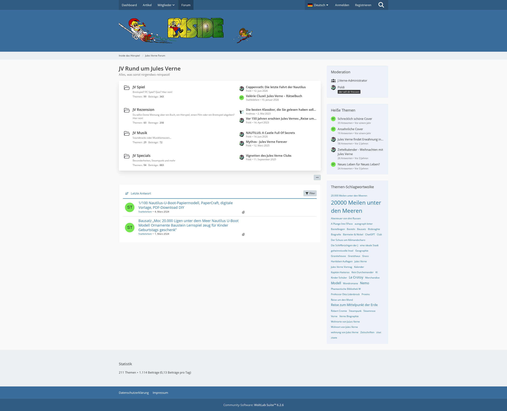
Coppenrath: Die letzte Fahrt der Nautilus (276, 87)
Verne (334, 316)
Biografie (336, 234)
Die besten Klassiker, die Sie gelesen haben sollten (281, 110)
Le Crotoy (356, 277)
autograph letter (364, 223)
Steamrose (369, 311)
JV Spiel (139, 87)
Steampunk (355, 311)
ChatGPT (370, 234)
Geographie (361, 250)
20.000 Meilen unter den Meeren (349, 195)
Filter (312, 193)
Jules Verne (361, 261)
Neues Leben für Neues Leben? (359, 164)
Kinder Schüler (339, 277)
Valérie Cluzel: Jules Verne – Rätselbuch (274, 96)
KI (376, 272)
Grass (365, 256)
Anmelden (342, 5)
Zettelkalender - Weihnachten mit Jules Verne (360, 152)
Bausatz (361, 229)
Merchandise (372, 277)
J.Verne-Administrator (352, 80)
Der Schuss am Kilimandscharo (348, 240)
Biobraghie (374, 229)
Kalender (359, 267)
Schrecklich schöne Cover (355, 119)
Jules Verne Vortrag (341, 267)
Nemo (364, 283)
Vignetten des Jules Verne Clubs (268, 155)
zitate (334, 337)
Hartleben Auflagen (342, 261)
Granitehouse (338, 256)
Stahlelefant (145, 211)
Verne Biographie (349, 316)
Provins (366, 294)
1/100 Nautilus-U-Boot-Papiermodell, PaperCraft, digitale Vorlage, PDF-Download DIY (185, 205)
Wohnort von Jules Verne (344, 327)
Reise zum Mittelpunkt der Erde (354, 305)
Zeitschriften (367, 332)
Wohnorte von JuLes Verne (345, 321)
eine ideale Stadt (369, 245)
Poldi (341, 87)
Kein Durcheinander (363, 272)
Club (379, 234)
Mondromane (350, 283)
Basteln (351, 229)
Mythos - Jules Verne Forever (266, 142)
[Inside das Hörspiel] (253, 31)
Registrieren (363, 5)
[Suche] (381, 5)
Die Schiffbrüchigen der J (344, 245)
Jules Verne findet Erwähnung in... (360, 139)
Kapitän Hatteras (340, 272)
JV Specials (142, 155)
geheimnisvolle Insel (342, 250)
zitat (378, 332)
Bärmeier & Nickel (353, 234)
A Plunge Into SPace (342, 223)
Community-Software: (253, 405)
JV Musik (140, 132)
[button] (318, 5)
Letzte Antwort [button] (141, 193)
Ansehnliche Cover (350, 129)
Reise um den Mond (342, 299)
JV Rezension (143, 109)
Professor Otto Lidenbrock (345, 294)
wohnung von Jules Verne (344, 332)
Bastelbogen (338, 229)
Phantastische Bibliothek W (346, 289)
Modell (336, 283)
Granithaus (354, 256)
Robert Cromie (339, 311)
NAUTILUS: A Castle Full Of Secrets (270, 133)
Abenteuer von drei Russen (346, 218)
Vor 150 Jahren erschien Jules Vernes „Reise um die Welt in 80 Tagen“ (281, 118)
